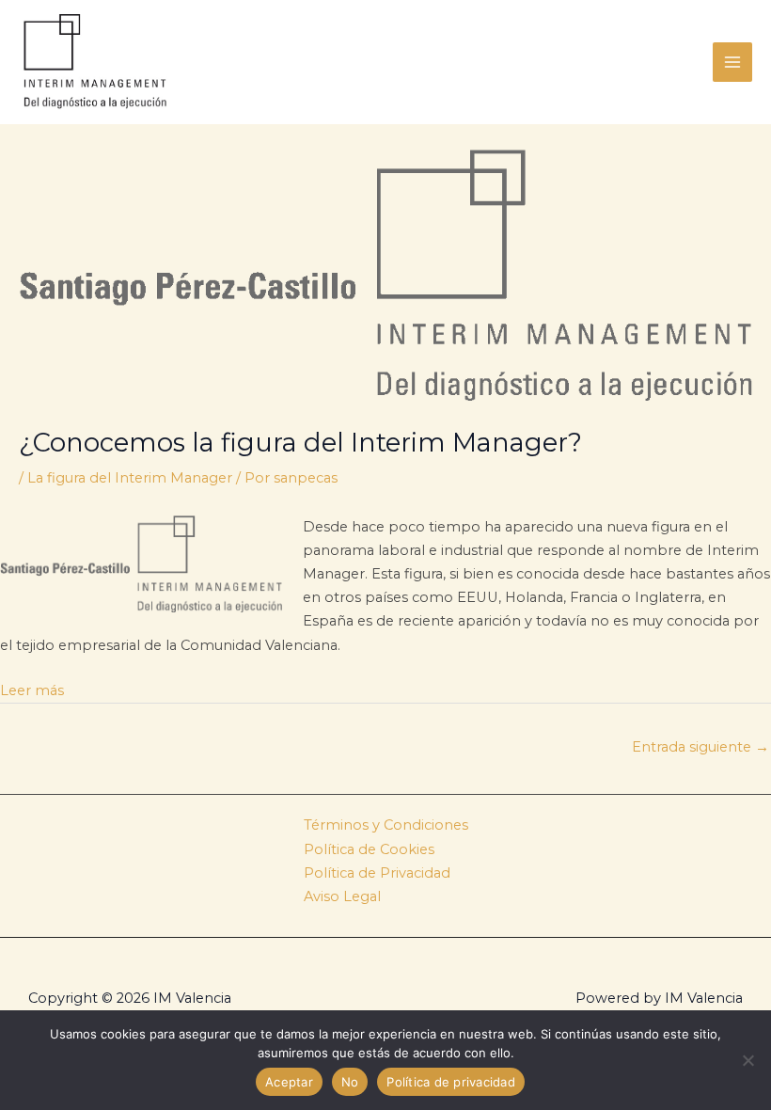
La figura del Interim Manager (129, 477)
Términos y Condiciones (386, 825)
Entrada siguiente (700, 746)
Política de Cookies (369, 849)
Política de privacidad (450, 1081)
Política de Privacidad (377, 872)
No (350, 1081)
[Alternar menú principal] (732, 62)
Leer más (32, 690)
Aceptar (289, 1081)
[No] (747, 1060)
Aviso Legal (342, 896)
